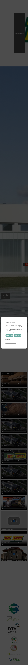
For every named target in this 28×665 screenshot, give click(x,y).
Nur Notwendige (17, 335)
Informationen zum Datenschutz (11, 343)
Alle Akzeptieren (9, 335)
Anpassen (8, 339)
